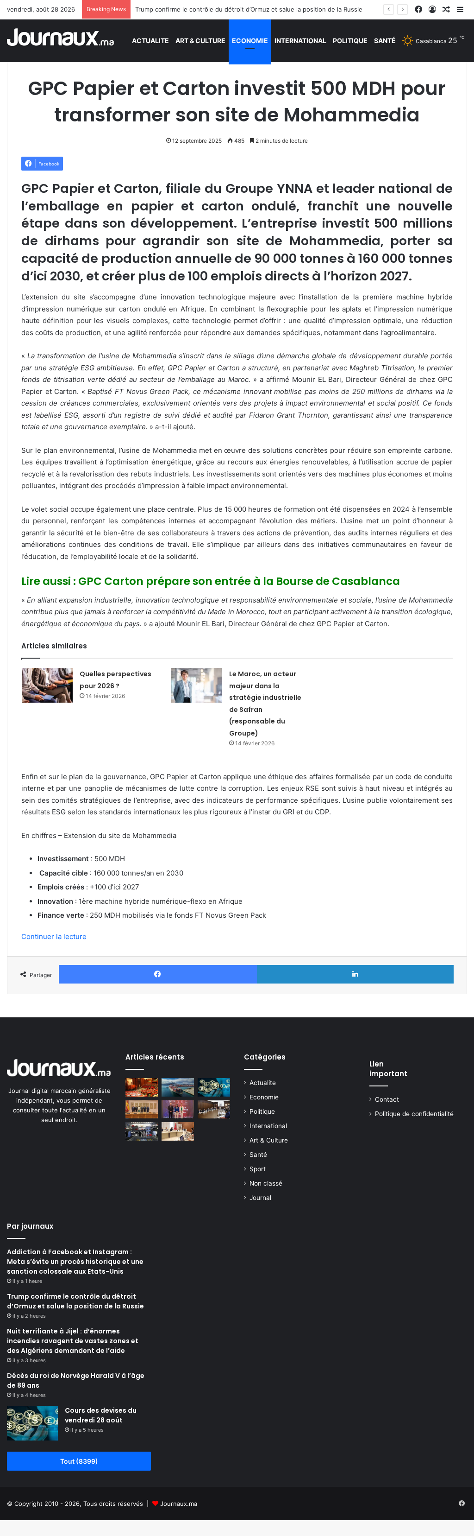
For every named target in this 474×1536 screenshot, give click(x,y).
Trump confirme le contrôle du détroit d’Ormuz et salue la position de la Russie (248, 9)
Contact (387, 1099)
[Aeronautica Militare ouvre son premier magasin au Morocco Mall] (141, 1131)
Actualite (150, 40)
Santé (385, 40)
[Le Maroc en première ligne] (178, 1087)
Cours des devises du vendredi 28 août (101, 1415)
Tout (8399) (79, 1461)
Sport (257, 1169)
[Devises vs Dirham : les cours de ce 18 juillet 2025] (214, 1087)
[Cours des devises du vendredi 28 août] (32, 1423)
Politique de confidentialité (414, 1113)
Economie (250, 40)
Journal (260, 1197)
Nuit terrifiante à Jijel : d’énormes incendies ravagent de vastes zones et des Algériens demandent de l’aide (72, 1341)
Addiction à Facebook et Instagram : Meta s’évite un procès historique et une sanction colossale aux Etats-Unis (75, 1261)
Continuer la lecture (54, 936)
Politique (350, 40)
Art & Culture (200, 40)
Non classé (265, 1183)
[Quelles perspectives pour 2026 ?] (47, 685)
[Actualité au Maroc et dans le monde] (61, 40)
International (300, 40)
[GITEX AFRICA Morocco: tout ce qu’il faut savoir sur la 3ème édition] (178, 1109)
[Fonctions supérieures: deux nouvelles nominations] (214, 1109)
